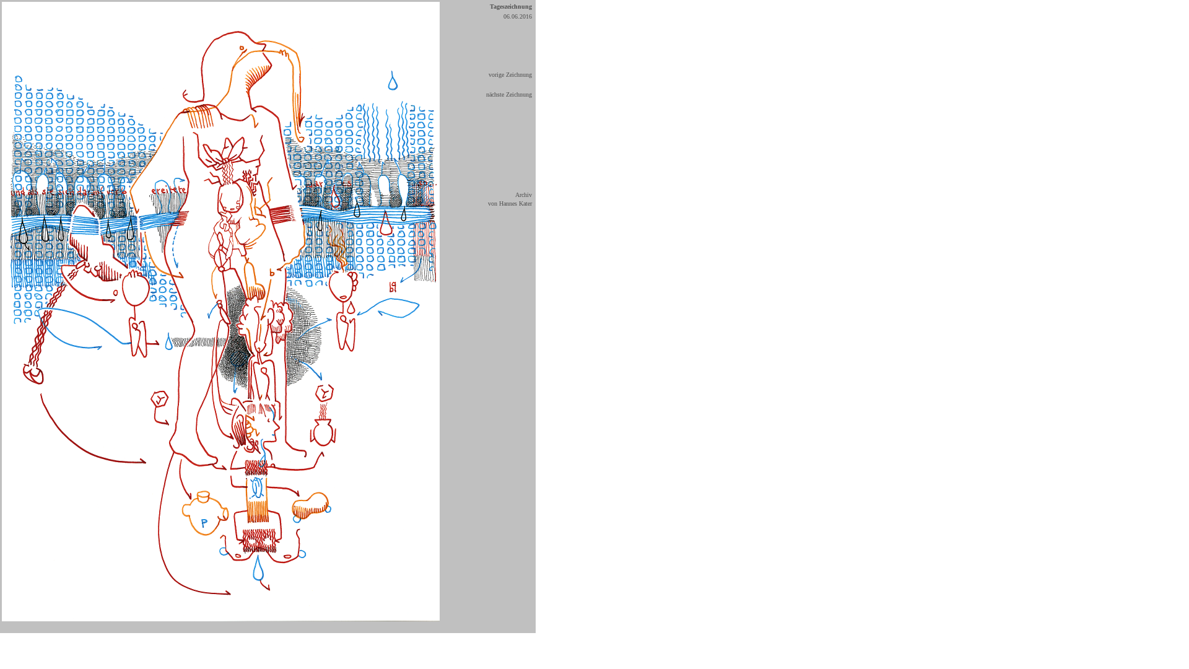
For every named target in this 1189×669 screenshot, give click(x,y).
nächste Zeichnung (509, 94)
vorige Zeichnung (510, 74)
